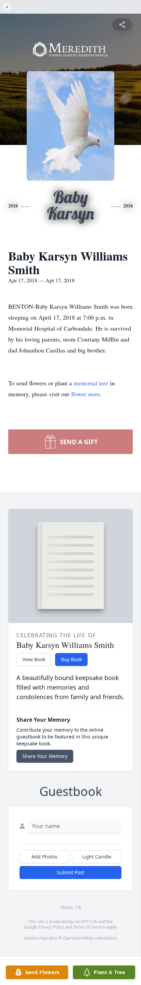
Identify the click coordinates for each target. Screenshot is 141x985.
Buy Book (71, 659)
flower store (85, 394)
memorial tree (91, 383)
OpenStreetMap (78, 938)
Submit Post (70, 872)
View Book (33, 659)
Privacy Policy (51, 927)
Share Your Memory (44, 756)
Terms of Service (89, 927)
